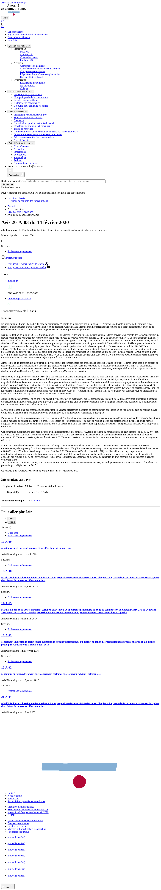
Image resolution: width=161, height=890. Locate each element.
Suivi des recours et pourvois (28, 117)
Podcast (18, 160)
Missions (24, 51)
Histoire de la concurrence (27, 103)
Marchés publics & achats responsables (27, 829)
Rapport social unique (18, 831)
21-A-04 (6, 696)
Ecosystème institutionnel (32, 82)
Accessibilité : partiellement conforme (26, 801)
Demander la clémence (19, 37)
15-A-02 (6, 667)
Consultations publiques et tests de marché (35, 123)
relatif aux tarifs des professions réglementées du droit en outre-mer (37, 548)
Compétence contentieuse (32, 65)
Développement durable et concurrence (33, 126)
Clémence (19, 120)
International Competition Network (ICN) (28, 812)
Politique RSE (27, 60)
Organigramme (27, 85)
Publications (20, 154)
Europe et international (31, 77)
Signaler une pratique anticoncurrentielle (27, 34)
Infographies (20, 151)
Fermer (6, 887)
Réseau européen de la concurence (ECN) (28, 809)
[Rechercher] (10, 170)
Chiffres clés (26, 54)
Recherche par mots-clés (20, 166)
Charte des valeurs (29, 57)
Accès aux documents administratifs (25, 820)
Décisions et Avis (16, 198)
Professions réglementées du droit (30, 114)
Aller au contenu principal (14, 2)
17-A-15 (6, 603)
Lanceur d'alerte (15, 31)
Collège (24, 88)
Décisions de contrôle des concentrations (34, 137)
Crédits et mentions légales (21, 806)
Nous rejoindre (15, 795)
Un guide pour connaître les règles (31, 105)
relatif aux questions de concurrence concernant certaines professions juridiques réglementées (50, 674)
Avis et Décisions (22, 140)
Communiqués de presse (26, 163)
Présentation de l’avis (18, 311)
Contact (11, 793)
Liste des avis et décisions (20, 212)
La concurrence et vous (20, 91)
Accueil (11, 206)
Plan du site (13, 798)
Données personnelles (18, 823)
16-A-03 (6, 635)
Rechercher (8, 184)
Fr (2, 20)
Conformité (19, 108)
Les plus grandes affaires (26, 100)
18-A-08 (6, 571)
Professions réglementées (20, 251)
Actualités (19, 149)
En (2, 26)
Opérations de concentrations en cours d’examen (38, 134)
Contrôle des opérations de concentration (40, 68)
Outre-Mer (13, 532)
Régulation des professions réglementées (40, 74)
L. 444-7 (35, 500)
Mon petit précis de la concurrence (31, 97)
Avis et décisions (17, 112)
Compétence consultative (32, 71)
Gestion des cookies (17, 826)
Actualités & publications (20, 143)
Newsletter (13, 40)
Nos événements (22, 146)
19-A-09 (6, 541)
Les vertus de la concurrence (28, 94)
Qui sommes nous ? (18, 46)
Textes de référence (23, 128)
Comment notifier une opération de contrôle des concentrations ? (46, 131)
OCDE (11, 815)
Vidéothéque (20, 157)
